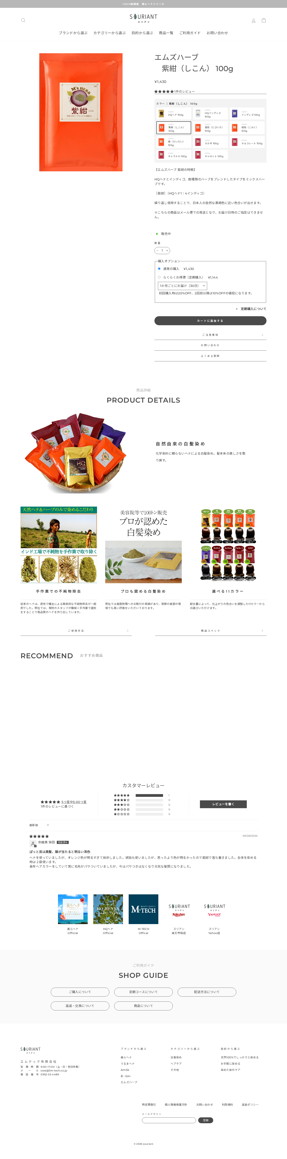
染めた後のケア (231, 1069)
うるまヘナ (128, 1063)
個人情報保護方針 (176, 1104)
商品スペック (211, 630)
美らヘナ (126, 1057)
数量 (157, 243)
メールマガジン (152, 1114)
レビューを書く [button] (223, 804)
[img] (39, 836)
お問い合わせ (217, 33)
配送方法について (207, 992)
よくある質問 (210, 356)
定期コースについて (143, 992)
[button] (164, 91)
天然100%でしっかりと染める (240, 1057)
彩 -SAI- (126, 1076)
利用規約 (227, 1104)
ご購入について (80, 992)
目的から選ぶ (142, 33)
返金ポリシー (250, 1104)
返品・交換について (80, 1006)
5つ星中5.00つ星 (74, 802)
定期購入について (253, 309)
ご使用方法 (76, 630)
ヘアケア (176, 1063)
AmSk (125, 1069)
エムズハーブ (129, 1082)
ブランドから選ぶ (73, 33)
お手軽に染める (231, 1063)
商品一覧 (166, 33)
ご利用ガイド (190, 33)
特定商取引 (149, 1104)
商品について (143, 1006)
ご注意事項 (210, 334)
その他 (175, 1069)
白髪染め (176, 1057)
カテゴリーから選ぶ (109, 33)
